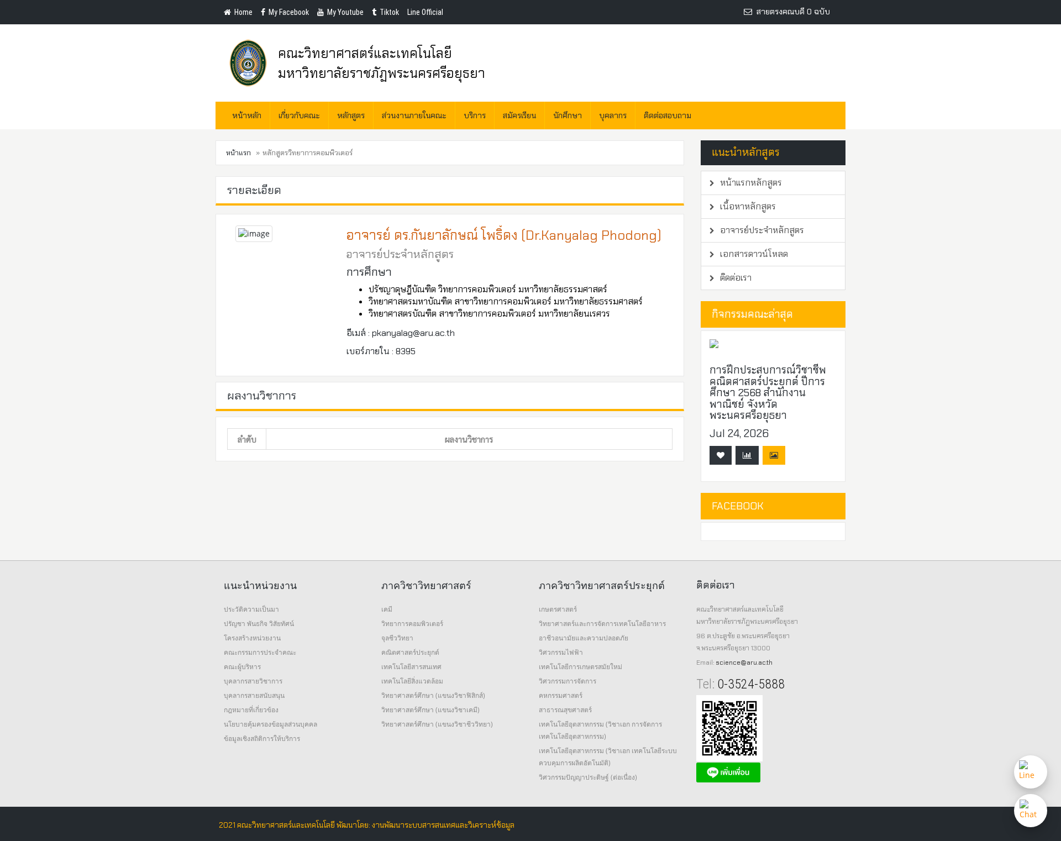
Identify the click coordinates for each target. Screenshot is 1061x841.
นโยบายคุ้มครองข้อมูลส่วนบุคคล (270, 724)
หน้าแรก (238, 152)
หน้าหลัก (246, 115)
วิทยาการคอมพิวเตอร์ (412, 623)
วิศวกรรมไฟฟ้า (561, 652)
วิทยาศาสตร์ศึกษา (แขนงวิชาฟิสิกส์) (433, 695)
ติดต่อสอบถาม (667, 115)
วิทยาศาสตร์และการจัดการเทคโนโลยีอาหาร (602, 623)
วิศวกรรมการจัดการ (567, 681)
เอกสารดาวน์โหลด (753, 254)
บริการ (475, 115)
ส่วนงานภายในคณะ (414, 115)
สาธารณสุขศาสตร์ (565, 709)
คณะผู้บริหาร (242, 666)
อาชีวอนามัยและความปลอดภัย (583, 638)
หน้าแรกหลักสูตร (750, 182)
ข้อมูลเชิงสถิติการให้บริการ (262, 738)
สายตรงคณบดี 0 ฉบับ (791, 11)
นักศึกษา (567, 115)
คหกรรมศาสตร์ (560, 695)
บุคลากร (613, 115)
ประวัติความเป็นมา (251, 609)
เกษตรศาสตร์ (558, 609)
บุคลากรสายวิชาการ (253, 681)
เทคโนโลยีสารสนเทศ (411, 666)
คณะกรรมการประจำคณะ (260, 652)
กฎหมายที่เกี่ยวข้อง (251, 709)
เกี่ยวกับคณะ (299, 115)
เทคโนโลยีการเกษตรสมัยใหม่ (580, 666)
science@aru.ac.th (744, 662)
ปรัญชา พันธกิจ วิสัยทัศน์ (259, 623)
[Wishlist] (721, 455)
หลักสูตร (351, 115)
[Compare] (747, 455)
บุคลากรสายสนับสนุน (254, 695)
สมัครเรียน (519, 115)
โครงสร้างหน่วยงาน (252, 638)
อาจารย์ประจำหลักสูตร (761, 230)
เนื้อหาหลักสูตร (747, 206)
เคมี (386, 609)
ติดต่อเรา (735, 277)
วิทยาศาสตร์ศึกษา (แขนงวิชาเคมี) (430, 709)
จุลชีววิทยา (397, 638)
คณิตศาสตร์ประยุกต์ (410, 652)
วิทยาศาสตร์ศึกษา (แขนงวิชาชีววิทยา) (437, 724)
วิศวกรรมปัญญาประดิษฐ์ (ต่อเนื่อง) (588, 777)
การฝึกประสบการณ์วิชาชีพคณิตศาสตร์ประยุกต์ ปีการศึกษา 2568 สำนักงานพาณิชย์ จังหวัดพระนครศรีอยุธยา (768, 392)
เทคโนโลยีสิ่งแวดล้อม (412, 681)
